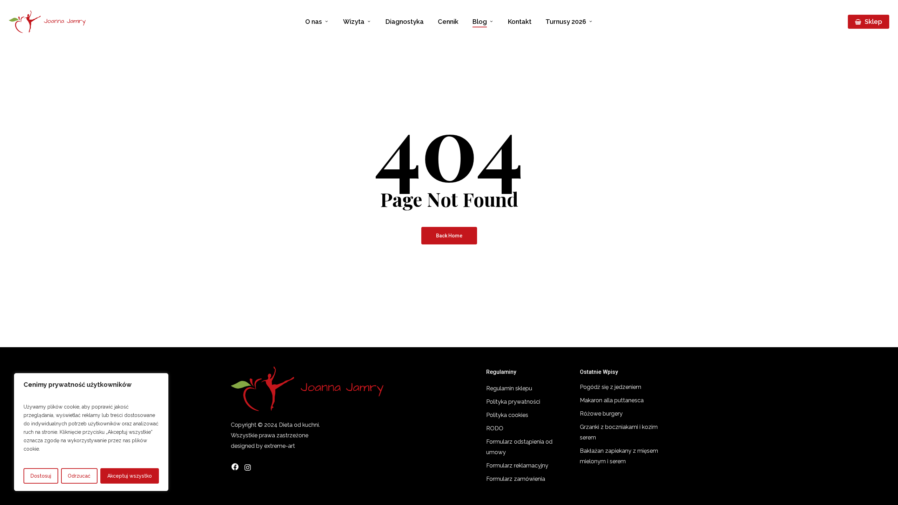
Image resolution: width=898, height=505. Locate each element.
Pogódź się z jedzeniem (610, 387)
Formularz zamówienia (515, 479)
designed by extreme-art (263, 446)
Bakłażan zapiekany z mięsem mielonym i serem (619, 456)
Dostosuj (41, 476)
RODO (494, 428)
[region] (91, 432)
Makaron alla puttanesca (612, 400)
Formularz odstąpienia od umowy (519, 447)
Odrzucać (79, 476)
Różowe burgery (601, 413)
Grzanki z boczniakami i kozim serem (619, 432)
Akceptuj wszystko (129, 476)
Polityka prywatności (513, 401)
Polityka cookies (507, 415)
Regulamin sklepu (509, 388)
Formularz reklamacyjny (517, 465)
